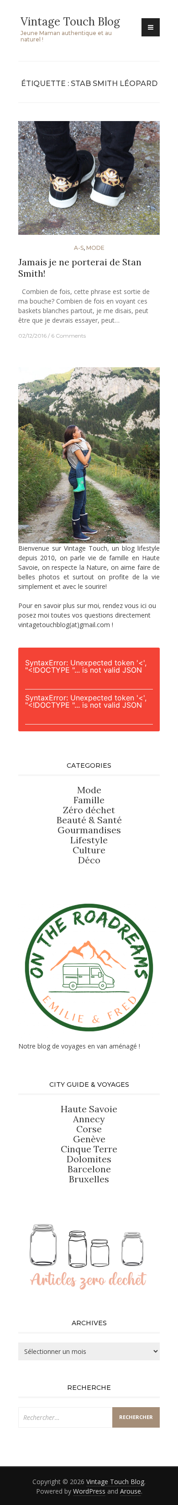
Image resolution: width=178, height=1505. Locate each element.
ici (144, 605)
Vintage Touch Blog (70, 22)
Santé (109, 820)
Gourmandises (89, 830)
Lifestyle (89, 840)
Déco (89, 860)
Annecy (89, 1119)
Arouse (130, 1491)
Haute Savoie (89, 1109)
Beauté (73, 820)
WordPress (89, 1491)
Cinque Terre (89, 1149)
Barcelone (89, 1169)
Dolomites (89, 1159)
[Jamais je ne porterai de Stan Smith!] (89, 181)
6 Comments (68, 335)
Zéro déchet (89, 810)
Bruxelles (89, 1179)
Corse (89, 1129)
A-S (79, 247)
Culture (89, 850)
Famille (89, 800)
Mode (95, 247)
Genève (89, 1139)
